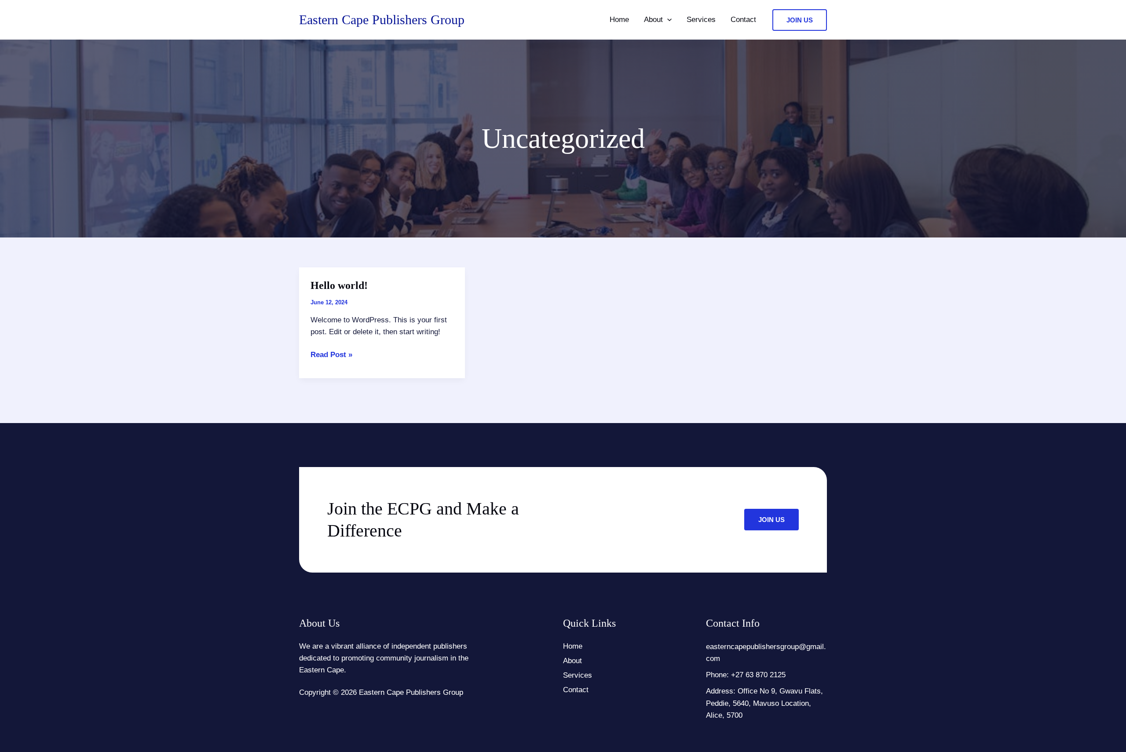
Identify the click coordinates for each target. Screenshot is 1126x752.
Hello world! (339, 285)
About (653, 19)
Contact (743, 19)
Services (701, 19)
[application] (667, 20)
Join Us (771, 519)
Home (619, 19)
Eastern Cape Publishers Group (381, 19)
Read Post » (331, 355)
